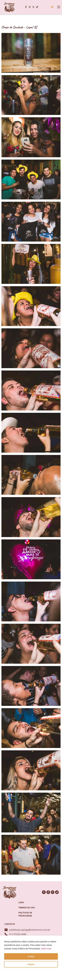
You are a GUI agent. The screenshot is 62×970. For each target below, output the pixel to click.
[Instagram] (29, 7)
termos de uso (26, 907)
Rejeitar (31, 964)
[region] (31, 952)
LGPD (21, 902)
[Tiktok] (37, 7)
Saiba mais (46, 948)
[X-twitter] (33, 7)
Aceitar (31, 956)
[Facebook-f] (26, 7)
